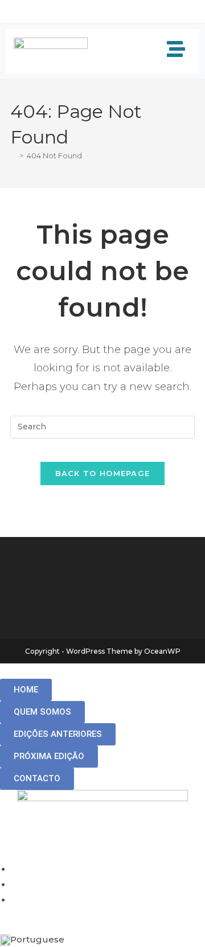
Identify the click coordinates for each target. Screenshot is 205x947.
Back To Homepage (102, 473)
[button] (102, 939)
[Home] (13, 155)
